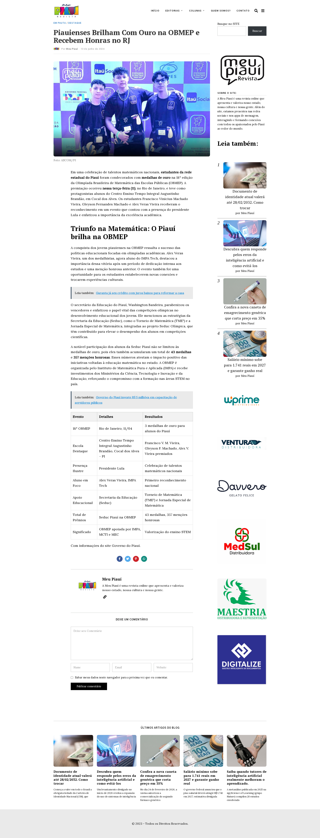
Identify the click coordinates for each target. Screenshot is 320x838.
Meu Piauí (72, 49)
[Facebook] (120, 559)
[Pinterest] (136, 559)
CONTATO (243, 11)
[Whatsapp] (144, 559)
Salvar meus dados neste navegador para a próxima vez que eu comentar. (121, 677)
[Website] (104, 597)
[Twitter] (128, 559)
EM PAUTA (60, 23)
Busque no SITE (228, 24)
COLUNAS (195, 11)
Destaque (74, 23)
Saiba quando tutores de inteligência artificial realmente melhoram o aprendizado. (246, 777)
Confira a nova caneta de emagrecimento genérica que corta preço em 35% (245, 313)
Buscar (257, 31)
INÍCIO (155, 11)
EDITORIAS (172, 11)
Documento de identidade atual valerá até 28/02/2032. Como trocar (73, 777)
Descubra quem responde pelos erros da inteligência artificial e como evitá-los (116, 777)
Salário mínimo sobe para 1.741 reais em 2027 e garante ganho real (245, 365)
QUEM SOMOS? (221, 11)
